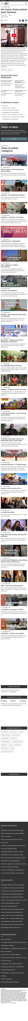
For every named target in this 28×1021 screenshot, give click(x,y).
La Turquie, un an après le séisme (12, 609)
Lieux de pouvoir (5, 842)
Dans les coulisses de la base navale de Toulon (12, 839)
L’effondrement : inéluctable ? (11, 241)
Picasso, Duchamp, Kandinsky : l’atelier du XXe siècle (13, 957)
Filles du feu (5, 105)
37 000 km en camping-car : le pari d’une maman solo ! (13, 863)
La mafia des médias (8, 512)
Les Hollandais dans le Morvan (11, 365)
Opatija (21, 731)
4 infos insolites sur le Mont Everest (10, 119)
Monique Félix (5, 738)
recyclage (4, 748)
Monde (6, 16)
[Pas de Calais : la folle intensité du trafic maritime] (14, 160)
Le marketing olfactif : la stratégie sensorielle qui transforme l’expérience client (12, 894)
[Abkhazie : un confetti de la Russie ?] (14, 186)
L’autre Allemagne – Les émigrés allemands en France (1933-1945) (13, 948)
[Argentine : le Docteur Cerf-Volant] (14, 208)
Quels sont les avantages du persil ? (9, 906)
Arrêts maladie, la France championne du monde (12, 854)
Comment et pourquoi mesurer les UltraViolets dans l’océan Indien (12, 439)
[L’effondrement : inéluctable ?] (14, 232)
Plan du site (13, 1002)
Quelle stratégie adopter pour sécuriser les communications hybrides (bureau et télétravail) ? (12, 927)
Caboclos (14, 738)
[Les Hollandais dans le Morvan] (14, 356)
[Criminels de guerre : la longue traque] (14, 455)
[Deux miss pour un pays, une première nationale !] (14, 525)
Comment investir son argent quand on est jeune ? (12, 924)
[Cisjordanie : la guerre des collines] (14, 624)
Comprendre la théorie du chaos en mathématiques (12, 884)
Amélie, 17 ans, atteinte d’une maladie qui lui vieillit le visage (13, 858)
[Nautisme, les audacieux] (14, 281)
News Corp (13, 731)
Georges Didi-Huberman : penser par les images (12, 851)
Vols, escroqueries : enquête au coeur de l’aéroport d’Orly (12, 873)
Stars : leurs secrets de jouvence (12, 585)
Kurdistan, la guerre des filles (8, 107)
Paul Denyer (5, 731)
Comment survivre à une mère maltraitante (10, 954)
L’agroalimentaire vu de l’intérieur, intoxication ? (12, 963)
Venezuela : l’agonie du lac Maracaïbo (9, 866)
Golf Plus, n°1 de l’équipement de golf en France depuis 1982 (14, 900)
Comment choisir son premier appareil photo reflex (12, 891)
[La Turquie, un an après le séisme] (14, 600)
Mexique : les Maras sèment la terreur (13, 389)
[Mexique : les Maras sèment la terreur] (14, 380)
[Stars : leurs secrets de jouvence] (14, 576)
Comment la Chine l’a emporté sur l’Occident (12, 114)
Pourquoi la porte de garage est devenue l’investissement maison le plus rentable (10, 903)
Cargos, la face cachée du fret (11, 488)
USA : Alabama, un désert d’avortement (9, 266)
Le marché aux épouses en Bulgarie (10, 110)
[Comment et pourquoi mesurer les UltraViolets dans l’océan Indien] (14, 430)
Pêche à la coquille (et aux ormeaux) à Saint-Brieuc (13, 833)
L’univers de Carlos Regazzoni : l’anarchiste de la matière (12, 870)
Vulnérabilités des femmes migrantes (10, 112)
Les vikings (3, 975)
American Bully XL (17, 741)
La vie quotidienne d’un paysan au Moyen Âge (11, 921)
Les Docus (6, 1002)
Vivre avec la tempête (6, 836)
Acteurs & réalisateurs (6, 939)
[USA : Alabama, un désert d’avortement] (14, 256)
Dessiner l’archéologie (6, 951)
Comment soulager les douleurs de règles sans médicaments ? (12, 912)
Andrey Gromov (6, 735)
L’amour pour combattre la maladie (9, 848)
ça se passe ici (12, 691)
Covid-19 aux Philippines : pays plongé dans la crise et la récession (14, 561)
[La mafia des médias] (14, 503)
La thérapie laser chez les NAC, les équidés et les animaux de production (12, 967)
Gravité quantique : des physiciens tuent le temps (12, 972)
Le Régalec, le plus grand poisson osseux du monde (13, 845)
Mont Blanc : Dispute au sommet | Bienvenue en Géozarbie (12, 341)
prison (9, 69)
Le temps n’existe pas (6, 960)
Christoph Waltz (6, 741)
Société (2, 16)
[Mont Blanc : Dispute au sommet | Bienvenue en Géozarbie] (14, 331)
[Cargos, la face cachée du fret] (14, 479)
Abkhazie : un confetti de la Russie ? (13, 195)
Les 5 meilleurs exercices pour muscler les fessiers (12, 887)
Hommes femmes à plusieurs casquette (10, 982)
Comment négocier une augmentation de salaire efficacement (12, 897)
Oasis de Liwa (16, 735)
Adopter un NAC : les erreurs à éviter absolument (12, 915)
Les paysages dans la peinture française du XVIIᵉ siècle (14, 942)
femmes (3, 69)
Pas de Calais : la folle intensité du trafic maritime (12, 830)
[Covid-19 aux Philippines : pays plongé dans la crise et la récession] (14, 551)
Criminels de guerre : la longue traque (13, 464)
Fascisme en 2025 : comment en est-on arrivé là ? (13, 116)
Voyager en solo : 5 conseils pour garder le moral (12, 918)
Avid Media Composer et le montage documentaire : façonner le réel (13, 909)
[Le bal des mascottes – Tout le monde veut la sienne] (14, 404)
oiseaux (12, 748)
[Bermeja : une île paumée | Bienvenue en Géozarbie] (14, 305)
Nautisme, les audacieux (9, 290)
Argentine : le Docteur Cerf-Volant (12, 217)
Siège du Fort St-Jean (7, 751)
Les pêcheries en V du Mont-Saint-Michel (10, 860)
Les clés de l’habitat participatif (8, 969)
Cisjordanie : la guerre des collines (12, 633)
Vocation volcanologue (6, 978)
